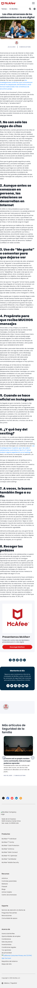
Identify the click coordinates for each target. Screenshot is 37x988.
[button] (35, 9)
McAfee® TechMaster (9, 859)
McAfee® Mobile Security (10, 862)
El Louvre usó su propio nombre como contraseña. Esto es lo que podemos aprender (17, 760)
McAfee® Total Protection (10, 845)
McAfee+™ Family (8, 842)
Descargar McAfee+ (17, 647)
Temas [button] (4, 9)
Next (33, 758)
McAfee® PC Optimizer (9, 856)
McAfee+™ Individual (9, 839)
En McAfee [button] (14, 9)
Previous (4, 758)
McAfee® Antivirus (8, 849)
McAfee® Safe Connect (10, 852)
